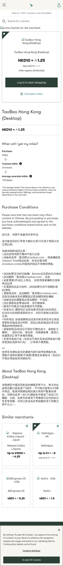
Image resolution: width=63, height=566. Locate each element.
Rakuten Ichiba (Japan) (16, 447)
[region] (31, 545)
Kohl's (46, 490)
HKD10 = (13, 130)
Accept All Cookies (31, 560)
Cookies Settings (31, 550)
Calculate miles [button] (33, 94)
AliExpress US (16, 490)
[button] (4, 5)
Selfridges (47, 445)
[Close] (59, 530)
